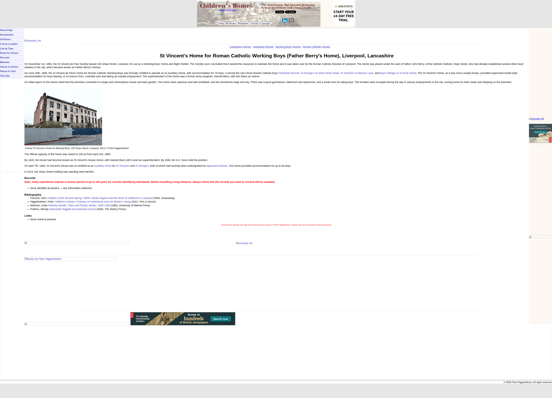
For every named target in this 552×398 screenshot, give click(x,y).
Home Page (6, 30)
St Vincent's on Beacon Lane (356, 73)
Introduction (7, 35)
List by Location (9, 44)
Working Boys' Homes (288, 47)
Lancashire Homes (240, 47)
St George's (142, 165)
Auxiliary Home (103, 165)
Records (4, 57)
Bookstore (243, 23)
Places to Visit (8, 71)
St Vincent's (123, 165)
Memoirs (4, 62)
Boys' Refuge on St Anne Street (398, 73)
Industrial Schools (263, 47)
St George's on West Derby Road (320, 73)
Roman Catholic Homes (316, 47)
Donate (254, 23)
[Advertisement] (540, 71)
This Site (5, 76)
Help (221, 23)
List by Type (6, 48)
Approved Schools (216, 165)
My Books (231, 23)
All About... (6, 39)
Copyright (265, 23)
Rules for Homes (9, 53)
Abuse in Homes (9, 67)
